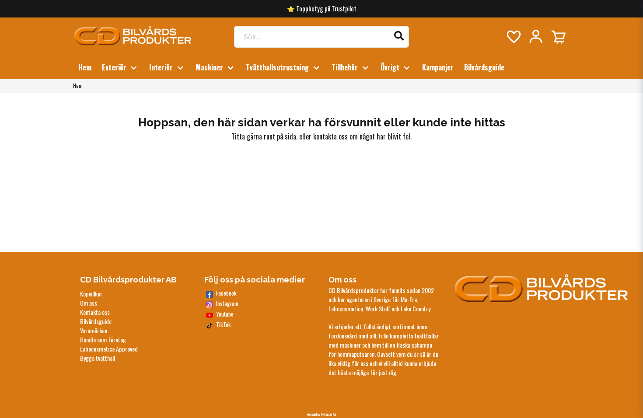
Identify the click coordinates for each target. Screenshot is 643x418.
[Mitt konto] (535, 36)
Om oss (88, 302)
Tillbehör (345, 67)
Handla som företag (103, 339)
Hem (84, 67)
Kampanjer (438, 67)
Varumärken (93, 330)
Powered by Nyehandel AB (321, 414)
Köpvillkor (91, 293)
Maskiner (209, 67)
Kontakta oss (95, 312)
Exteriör (114, 67)
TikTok (223, 324)
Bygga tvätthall (97, 357)
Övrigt (390, 67)
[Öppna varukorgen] (558, 36)
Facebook (226, 293)
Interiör (161, 67)
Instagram (227, 304)
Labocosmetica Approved (109, 348)
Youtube (225, 314)
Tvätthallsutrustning (277, 67)
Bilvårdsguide (484, 67)
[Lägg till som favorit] (513, 36)
